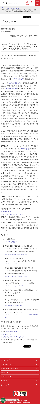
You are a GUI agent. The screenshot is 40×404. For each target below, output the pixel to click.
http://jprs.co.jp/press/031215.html (16, 276)
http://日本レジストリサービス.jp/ (12, 214)
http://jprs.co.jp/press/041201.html (16, 254)
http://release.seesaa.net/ (13, 305)
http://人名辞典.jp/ (17, 79)
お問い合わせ (5, 385)
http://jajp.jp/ (25, 149)
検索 (32, 3)
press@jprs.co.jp (11, 331)
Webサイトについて (7, 372)
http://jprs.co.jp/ (6, 211)
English (27, 3)
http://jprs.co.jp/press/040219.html (16, 286)
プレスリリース (10, 8)
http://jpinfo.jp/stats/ (11, 264)
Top (3, 8)
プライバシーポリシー (8, 364)
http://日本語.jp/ (11, 88)
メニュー (37, 3)
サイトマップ (5, 360)
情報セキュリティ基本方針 (9, 368)
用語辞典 (4, 381)
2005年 (18, 8)
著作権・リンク (6, 376)
